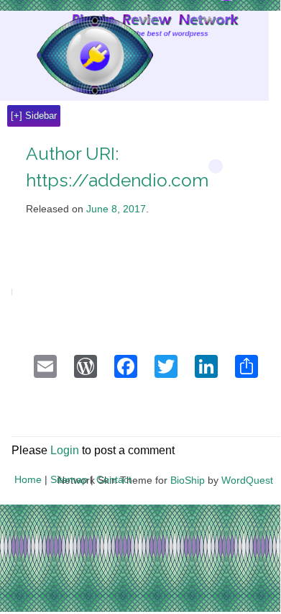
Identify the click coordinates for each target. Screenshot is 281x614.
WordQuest (247, 480)
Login (64, 450)
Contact (114, 479)
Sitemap (69, 479)
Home (28, 479)
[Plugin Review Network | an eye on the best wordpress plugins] (76, 59)
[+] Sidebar (34, 115)
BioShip (187, 480)
